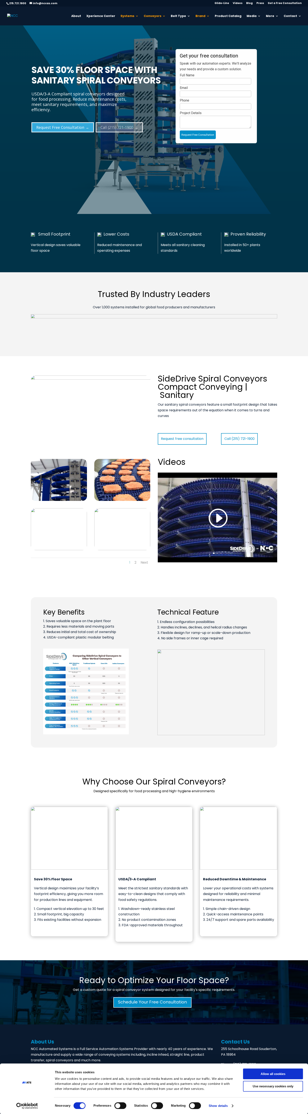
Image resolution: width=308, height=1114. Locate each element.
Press (260, 3)
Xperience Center (100, 16)
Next (144, 562)
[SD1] (59, 480)
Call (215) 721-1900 (239, 439)
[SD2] (122, 529)
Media (251, 16)
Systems (127, 16)
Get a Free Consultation (285, 3)
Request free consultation (182, 439)
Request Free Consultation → (62, 127)
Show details (218, 1105)
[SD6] (122, 480)
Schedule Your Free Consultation (152, 1002)
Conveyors (152, 16)
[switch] (120, 1105)
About (76, 16)
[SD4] (59, 529)
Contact (290, 16)
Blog (249, 3)
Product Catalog (228, 16)
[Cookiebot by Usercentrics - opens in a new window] (27, 1106)
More (270, 16)
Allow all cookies (273, 1074)
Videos (237, 3)
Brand (200, 16)
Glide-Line (222, 3)
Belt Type (178, 16)
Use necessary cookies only (273, 1086)
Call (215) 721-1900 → (119, 127)
